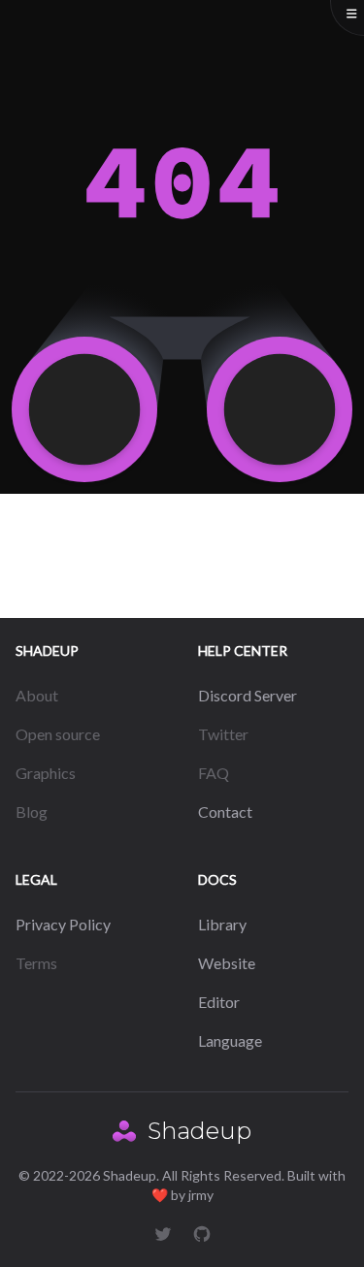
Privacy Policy (63, 924)
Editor (219, 1001)
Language (230, 1040)
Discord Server (247, 695)
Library (222, 924)
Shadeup (199, 1131)
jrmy (201, 1194)
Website (226, 963)
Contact (225, 811)
